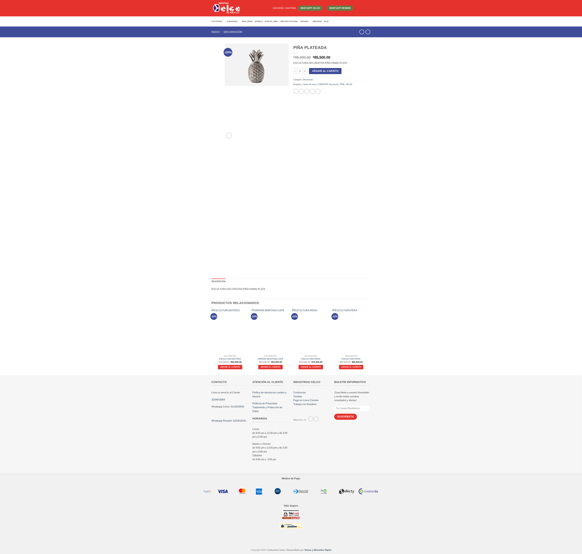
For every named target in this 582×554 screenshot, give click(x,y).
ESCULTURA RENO (310, 359)
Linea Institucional (289, 21)
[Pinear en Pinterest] (312, 91)
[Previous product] (367, 32)
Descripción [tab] (218, 281)
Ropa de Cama (271, 21)
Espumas (304, 21)
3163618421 (239, 420)
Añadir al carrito (325, 71)
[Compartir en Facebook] (296, 91)
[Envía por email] (306, 91)
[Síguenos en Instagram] (316, 418)
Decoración (233, 31)
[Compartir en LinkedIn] (317, 91)
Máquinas (317, 21)
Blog (326, 21)
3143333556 (237, 406)
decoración (334, 84)
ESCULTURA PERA (351, 359)
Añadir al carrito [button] (230, 367)
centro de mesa (309, 84)
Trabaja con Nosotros (304, 404)
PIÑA (342, 84)
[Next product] (361, 32)
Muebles (259, 21)
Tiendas (297, 396)
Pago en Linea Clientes (306, 400)
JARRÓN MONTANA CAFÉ (270, 359)
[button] (359, 8)
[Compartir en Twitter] (301, 91)
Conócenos (299, 392)
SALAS (349, 84)
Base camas (247, 21)
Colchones (216, 21)
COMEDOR (323, 84)
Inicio (215, 31)
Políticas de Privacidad (264, 403)
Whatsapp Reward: (222, 420)
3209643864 (218, 399)
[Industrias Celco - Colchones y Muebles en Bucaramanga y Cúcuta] (226, 8)
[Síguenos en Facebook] (310, 418)
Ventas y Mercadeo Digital (317, 550)
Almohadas (232, 21)
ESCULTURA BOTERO (230, 359)
